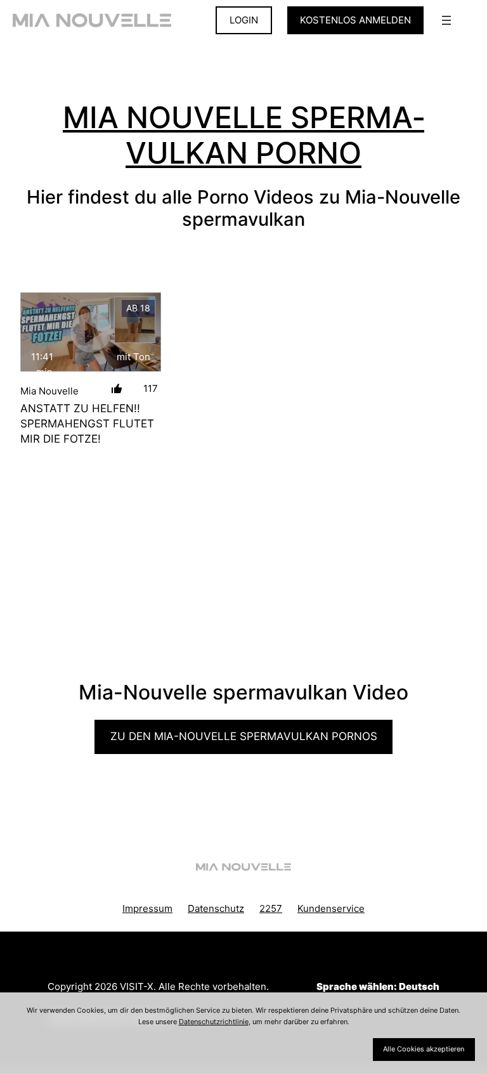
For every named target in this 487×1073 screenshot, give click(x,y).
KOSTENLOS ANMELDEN (355, 20)
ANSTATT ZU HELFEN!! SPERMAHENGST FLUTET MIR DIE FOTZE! (87, 423)
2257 (270, 908)
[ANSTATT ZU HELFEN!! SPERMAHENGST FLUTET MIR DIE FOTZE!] (90, 332)
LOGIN (244, 20)
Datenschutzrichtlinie (214, 1021)
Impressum (147, 908)
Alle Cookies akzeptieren (423, 1048)
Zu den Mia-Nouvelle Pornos (243, 736)
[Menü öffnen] (446, 20)
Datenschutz (216, 908)
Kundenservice (331, 908)
